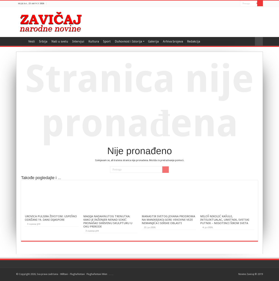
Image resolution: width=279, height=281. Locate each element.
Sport (107, 41)
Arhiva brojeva (173, 41)
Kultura (93, 41)
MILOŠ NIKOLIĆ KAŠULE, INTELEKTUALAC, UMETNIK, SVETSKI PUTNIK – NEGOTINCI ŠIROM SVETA (224, 220)
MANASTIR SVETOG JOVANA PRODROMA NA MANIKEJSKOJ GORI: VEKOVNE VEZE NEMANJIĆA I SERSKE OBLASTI (168, 220)
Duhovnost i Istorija (128, 41)
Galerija (153, 41)
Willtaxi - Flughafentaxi (72, 274)
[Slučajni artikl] (259, 41)
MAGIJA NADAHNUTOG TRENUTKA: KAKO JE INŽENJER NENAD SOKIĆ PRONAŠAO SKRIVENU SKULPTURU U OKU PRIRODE (107, 221)
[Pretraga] (260, 3)
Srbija (43, 41)
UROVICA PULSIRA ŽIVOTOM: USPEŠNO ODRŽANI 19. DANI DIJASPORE (51, 218)
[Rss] (237, 3)
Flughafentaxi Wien (97, 274)
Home (21, 41)
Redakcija (193, 41)
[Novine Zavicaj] (50, 21)
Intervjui (78, 41)
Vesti (31, 41)
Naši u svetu (59, 41)
